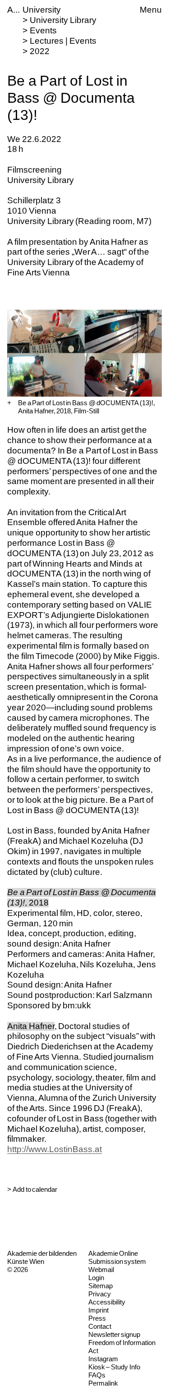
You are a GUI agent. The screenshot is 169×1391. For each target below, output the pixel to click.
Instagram (103, 1359)
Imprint (98, 1310)
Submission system (117, 1261)
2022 (40, 51)
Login (96, 1277)
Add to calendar (35, 1189)
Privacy (99, 1294)
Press (97, 1318)
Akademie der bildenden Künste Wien (42, 1257)
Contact (99, 1326)
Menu (151, 9)
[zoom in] (9, 403)
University (42, 9)
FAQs (96, 1375)
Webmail (101, 1269)
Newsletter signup (114, 1334)
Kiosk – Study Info (114, 1367)
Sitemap (100, 1286)
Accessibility (106, 1302)
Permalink (103, 1383)
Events (43, 30)
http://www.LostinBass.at (54, 1149)
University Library (63, 20)
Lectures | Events (63, 41)
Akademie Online (113, 1253)
